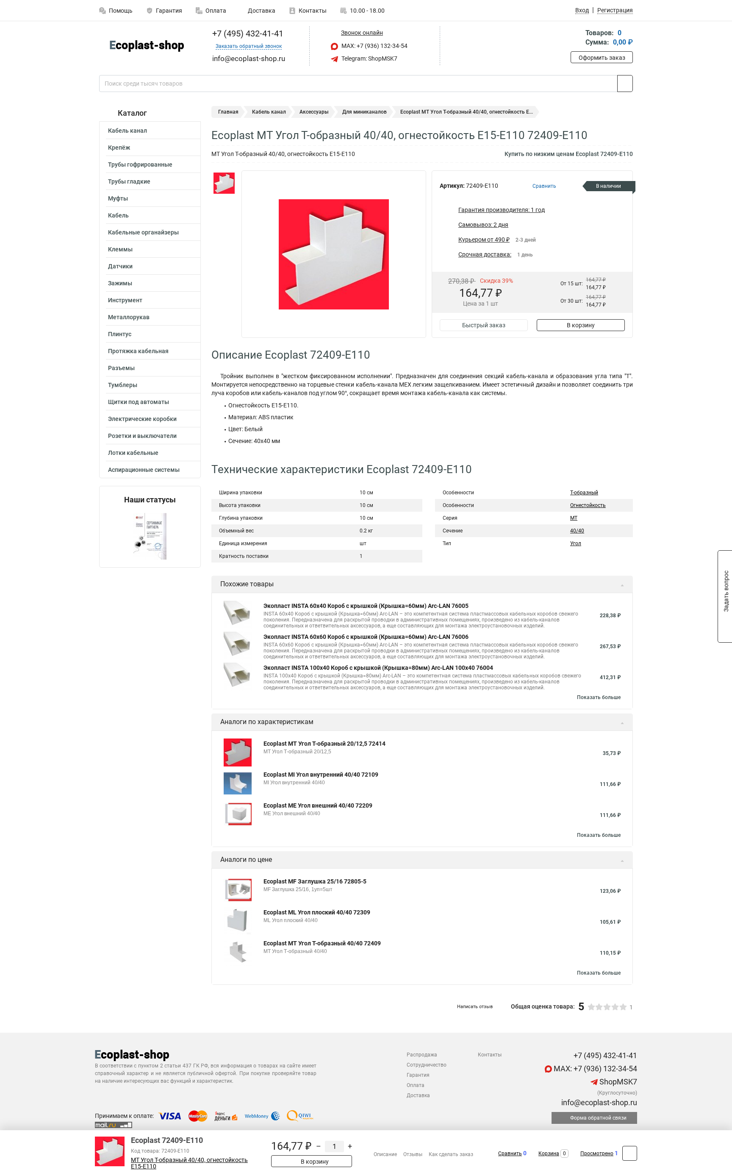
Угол (575, 543)
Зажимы (120, 283)
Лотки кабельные (133, 452)
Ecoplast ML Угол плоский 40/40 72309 (316, 912)
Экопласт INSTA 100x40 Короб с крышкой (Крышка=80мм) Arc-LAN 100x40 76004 (378, 667)
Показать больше (599, 697)
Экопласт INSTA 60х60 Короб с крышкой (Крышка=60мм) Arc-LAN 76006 (366, 636)
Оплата (215, 10)
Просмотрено (596, 1153)
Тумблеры (122, 385)
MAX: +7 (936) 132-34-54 (374, 45)
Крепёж (119, 147)
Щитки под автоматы (138, 402)
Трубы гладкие (129, 181)
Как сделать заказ (451, 1154)
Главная (228, 112)
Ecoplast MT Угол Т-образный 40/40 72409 (322, 943)
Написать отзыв (475, 1006)
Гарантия (169, 10)
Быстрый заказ (483, 325)
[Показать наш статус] (149, 536)
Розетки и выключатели (142, 435)
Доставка (261, 10)
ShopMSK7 (617, 1081)
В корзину (581, 325)
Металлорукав (129, 317)
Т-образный (584, 493)
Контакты (313, 10)
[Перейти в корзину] (576, 38)
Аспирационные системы (144, 469)
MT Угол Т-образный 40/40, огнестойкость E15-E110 (189, 1163)
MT (573, 518)
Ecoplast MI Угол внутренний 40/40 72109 (320, 774)
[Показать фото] (224, 183)
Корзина (548, 1153)
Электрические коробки (142, 418)
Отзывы (412, 1154)
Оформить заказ (602, 57)
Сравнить (510, 1153)
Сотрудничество (426, 1065)
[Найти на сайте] (625, 83)
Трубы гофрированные (140, 164)
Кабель (118, 215)
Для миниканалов (364, 112)
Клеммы (120, 249)
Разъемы (121, 368)
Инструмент (125, 300)
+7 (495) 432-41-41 (246, 33)
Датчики (120, 266)
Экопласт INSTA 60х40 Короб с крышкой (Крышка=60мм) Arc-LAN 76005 (366, 605)
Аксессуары (314, 112)
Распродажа (422, 1055)
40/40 (577, 531)
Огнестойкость (588, 505)
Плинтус (119, 334)
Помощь (121, 10)
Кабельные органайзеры (143, 232)
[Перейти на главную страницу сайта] (146, 46)
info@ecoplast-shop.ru (598, 1102)
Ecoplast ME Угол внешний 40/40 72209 (317, 805)
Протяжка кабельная (138, 351)
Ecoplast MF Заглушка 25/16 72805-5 (314, 881)
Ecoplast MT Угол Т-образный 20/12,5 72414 (324, 743)
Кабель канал (127, 130)
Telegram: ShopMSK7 (368, 58)
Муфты (118, 198)
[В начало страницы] (629, 1153)
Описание (385, 1154)
